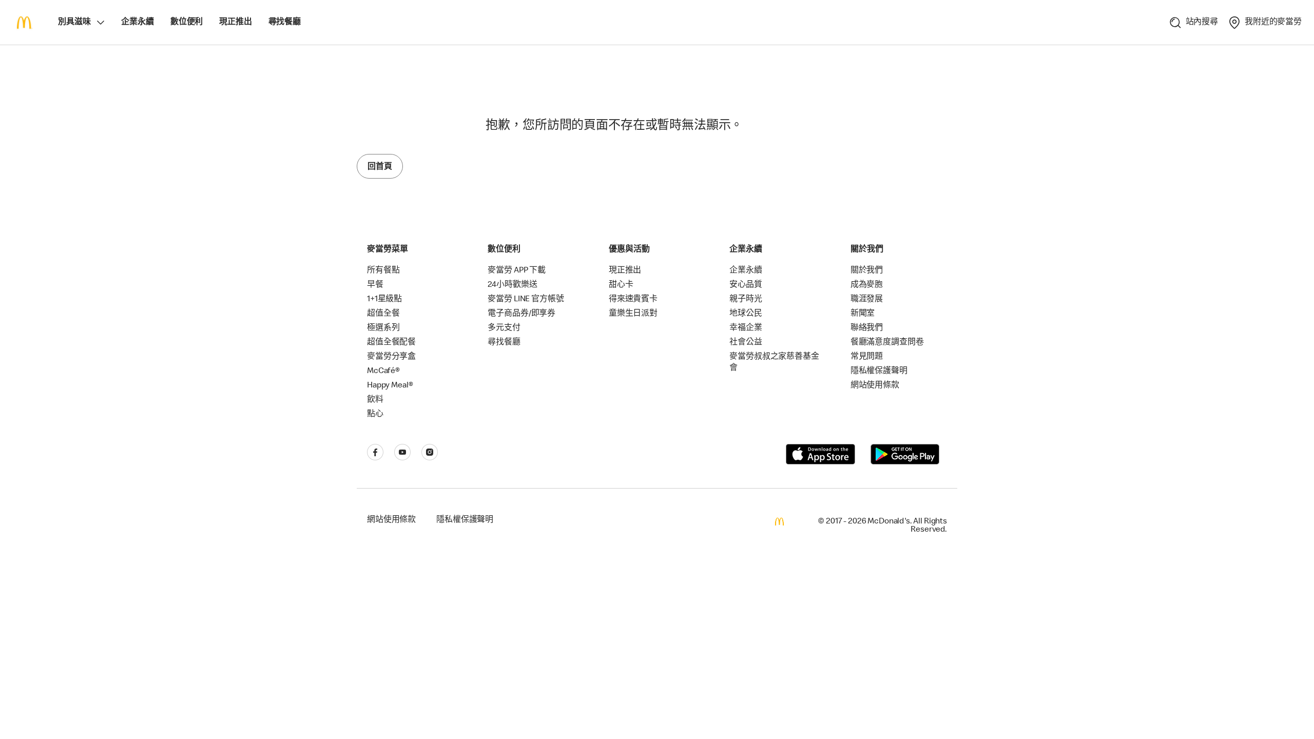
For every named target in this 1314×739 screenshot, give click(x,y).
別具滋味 (74, 22)
